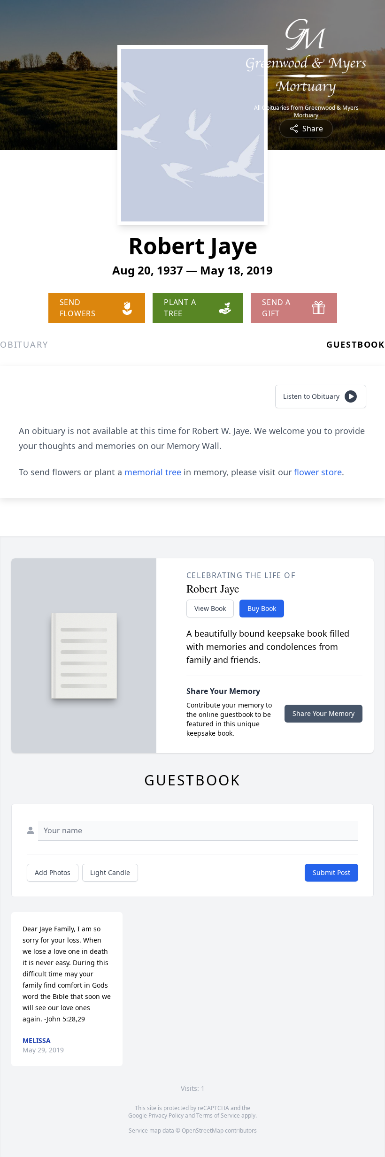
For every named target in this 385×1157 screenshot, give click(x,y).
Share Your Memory (323, 713)
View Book (210, 608)
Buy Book (261, 608)
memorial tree (152, 472)
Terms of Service (218, 1115)
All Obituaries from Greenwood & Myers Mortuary (306, 111)
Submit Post (331, 872)
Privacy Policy (166, 1115)
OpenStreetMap (202, 1130)
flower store (318, 472)
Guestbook (355, 344)
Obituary (24, 344)
